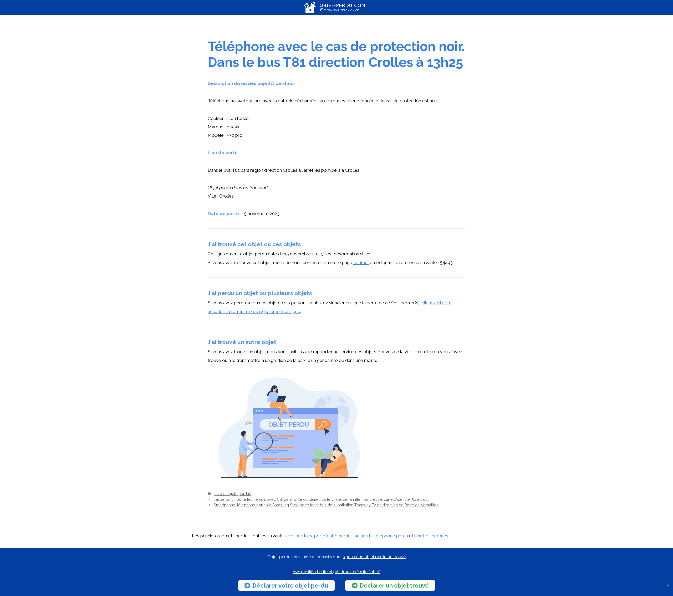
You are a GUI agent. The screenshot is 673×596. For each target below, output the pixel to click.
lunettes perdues (431, 535)
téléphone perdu (391, 535)
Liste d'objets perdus (232, 493)
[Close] (668, 585)
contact (361, 262)
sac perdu (362, 535)
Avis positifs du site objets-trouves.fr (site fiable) (336, 571)
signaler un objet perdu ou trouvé (374, 556)
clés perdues (299, 535)
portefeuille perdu (332, 535)
